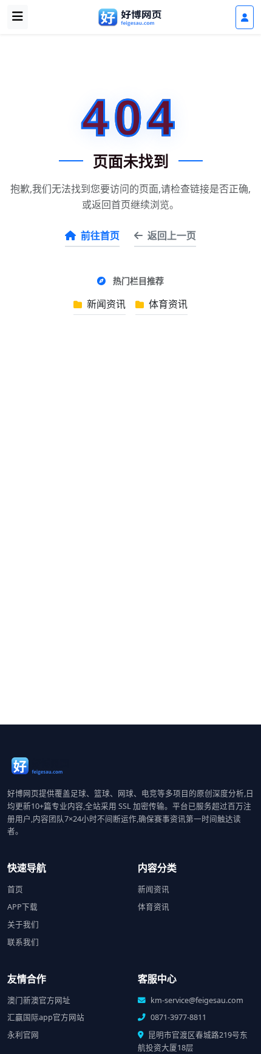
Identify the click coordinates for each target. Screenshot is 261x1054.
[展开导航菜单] (17, 17)
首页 (15, 889)
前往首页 (100, 235)
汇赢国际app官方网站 (45, 1017)
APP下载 (22, 907)
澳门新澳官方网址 (38, 1000)
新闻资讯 (105, 304)
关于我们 (23, 924)
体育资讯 (167, 304)
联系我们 (23, 942)
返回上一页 (171, 235)
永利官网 (23, 1035)
